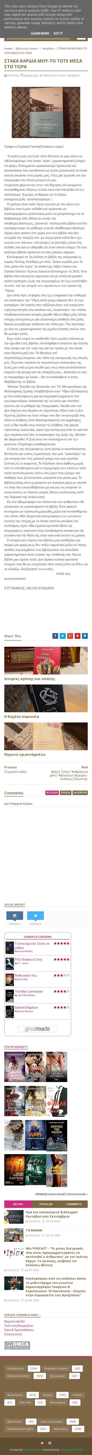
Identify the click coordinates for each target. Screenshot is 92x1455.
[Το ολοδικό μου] (56, 1186)
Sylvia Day (23, 979)
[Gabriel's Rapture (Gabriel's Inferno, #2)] (10, 1017)
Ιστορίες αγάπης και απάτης (29, 678)
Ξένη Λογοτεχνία (51, 1421)
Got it (58, 33)
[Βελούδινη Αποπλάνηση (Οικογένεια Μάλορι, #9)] (14, 1115)
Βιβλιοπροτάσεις (27, 48)
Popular (46, 1204)
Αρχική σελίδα (14, 1321)
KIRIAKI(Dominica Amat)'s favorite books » (62, 1194)
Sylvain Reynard (25, 1011)
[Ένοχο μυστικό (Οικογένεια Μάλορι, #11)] (35, 1115)
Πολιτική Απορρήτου (18, 1325)
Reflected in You (26, 975)
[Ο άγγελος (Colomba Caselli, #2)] (14, 1184)
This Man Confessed (29, 991)
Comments (74, 1204)
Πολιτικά (25, 1402)
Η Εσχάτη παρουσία (21, 716)
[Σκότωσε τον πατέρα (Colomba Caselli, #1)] (56, 1150)
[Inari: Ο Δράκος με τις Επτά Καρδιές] (35, 1149)
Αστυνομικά (14, 1395)
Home (8, 48)
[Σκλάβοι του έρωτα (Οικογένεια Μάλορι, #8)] (56, 1081)
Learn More (40, 33)
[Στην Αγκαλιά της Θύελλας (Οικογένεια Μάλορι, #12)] (14, 1149)
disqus (65, 792)
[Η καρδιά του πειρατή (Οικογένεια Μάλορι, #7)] (35, 1081)
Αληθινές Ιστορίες (56, 1368)
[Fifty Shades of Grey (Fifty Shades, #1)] (10, 969)
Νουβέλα (48, 48)
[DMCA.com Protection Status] (17, 1348)
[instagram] (50, 1443)
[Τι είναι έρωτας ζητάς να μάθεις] (10, 953)
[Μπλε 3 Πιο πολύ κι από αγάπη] (35, 1184)
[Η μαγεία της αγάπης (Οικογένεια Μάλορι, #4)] (14, 1081)
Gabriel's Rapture (26, 1007)
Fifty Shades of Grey (28, 959)
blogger (52, 792)
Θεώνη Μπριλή (25, 951)
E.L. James (23, 963)
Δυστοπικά (14, 1421)
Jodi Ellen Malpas (26, 995)
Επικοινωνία (13, 1334)
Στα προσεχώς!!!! (16, 1047)
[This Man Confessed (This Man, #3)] (10, 1001)
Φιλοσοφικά (57, 1402)
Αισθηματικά (15, 1368)
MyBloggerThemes (71, 1449)
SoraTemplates (32, 1449)
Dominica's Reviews (38, 936)
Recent (18, 1204)
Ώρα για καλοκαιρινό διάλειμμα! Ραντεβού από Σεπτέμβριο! (51, 1214)
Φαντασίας (61, 1428)
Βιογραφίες (57, 1376)
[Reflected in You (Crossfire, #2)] (10, 985)
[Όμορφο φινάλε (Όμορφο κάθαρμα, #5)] (56, 1115)
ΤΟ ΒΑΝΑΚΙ (34, 1230)
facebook (80, 792)
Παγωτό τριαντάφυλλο (24, 754)
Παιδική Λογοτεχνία (20, 1428)
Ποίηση (77, 1395)
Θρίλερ (47, 1395)
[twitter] (42, 1443)
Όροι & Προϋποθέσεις (19, 1330)
